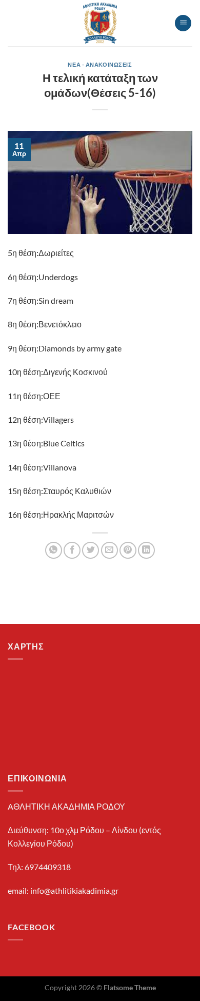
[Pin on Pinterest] (127, 550)
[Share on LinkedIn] (146, 550)
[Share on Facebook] (72, 550)
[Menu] (183, 23)
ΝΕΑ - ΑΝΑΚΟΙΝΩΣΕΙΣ (100, 64)
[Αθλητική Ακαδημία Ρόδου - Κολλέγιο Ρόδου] (100, 23)
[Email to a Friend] (109, 550)
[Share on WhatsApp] (53, 550)
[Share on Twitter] (90, 550)
